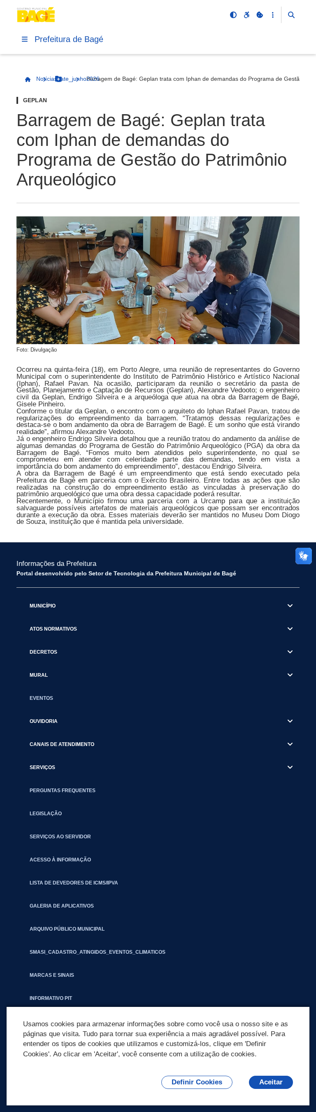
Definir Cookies (197, 1082)
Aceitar (271, 1082)
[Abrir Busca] (291, 15)
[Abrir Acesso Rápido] (272, 14)
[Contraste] (233, 14)
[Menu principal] (24, 39)
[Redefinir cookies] (259, 14)
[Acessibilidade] (246, 14)
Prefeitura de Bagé (69, 39)
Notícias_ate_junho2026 (68, 78)
